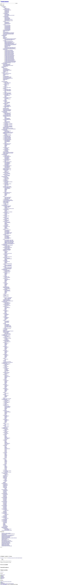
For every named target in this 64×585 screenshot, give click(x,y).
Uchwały (4, 24)
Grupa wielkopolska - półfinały (8, 232)
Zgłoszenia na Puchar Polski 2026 (6, 537)
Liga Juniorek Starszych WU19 (7, 138)
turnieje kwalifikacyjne (7, 95)
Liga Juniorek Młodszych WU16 (7, 143)
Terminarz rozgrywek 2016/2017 (7, 361)
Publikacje (4, 71)
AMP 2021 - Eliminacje (7, 206)
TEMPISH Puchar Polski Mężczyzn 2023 (8, 132)
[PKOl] (7, 583)
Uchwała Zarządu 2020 (7, 29)
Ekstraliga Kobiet (5, 86)
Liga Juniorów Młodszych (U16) (7, 116)
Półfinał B (6, 145)
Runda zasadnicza (7, 84)
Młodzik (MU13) (5, 100)
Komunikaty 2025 (7, 10)
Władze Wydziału (7, 17)
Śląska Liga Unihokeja (6, 127)
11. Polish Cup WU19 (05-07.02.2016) (9, 56)
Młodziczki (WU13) (5, 172)
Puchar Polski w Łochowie (8, 470)
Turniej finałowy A (7, 158)
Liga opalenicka (6, 339)
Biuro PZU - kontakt (5, 70)
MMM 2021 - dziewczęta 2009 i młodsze (9, 243)
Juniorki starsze (5, 219)
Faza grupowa (6, 94)
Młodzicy (4, 229)
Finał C (5, 191)
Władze (4, 7)
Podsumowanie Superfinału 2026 (6, 545)
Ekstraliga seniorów (5, 428)
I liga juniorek (5, 508)
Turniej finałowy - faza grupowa (8, 123)
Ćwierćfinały (6, 318)
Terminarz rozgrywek (5, 427)
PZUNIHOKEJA (4, 6)
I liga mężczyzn (5, 215)
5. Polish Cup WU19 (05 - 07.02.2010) (9, 52)
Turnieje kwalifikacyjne (7, 122)
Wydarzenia (4, 40)
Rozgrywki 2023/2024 (4, 129)
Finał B (5, 96)
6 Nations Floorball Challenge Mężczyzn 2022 (10, 47)
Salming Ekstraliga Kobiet (6, 287)
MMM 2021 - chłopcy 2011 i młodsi (9, 242)
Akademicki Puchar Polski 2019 (7, 249)
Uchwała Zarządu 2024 (7, 26)
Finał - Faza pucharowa (7, 173)
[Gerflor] (1, 578)
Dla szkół (3, 67)
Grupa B (6, 456)
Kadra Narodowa (5, 79)
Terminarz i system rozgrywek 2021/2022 (8, 200)
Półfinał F (6, 447)
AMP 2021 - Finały (7, 207)
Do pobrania (3, 72)
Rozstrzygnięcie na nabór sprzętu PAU (6, 540)
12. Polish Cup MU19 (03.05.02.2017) (9, 57)
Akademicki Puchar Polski (6, 299)
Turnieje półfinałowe (7, 141)
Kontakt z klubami (4, 66)
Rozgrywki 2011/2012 (4, 483)
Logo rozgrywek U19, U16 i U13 (7, 77)
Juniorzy (4, 523)
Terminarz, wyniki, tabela (8, 134)
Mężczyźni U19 (5, 37)
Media (4, 31)
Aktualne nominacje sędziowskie (8, 19)
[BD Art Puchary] (2, 577)
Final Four (6, 211)
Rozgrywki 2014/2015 (4, 399)
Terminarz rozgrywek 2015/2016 (7, 398)
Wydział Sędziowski (5, 16)
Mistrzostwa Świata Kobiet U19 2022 (9, 43)
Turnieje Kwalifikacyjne (7, 98)
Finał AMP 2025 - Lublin (8, 114)
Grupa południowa (7, 230)
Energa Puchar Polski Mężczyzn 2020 (9, 208)
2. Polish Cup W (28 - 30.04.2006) (9, 50)
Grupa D (6, 451)
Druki (4, 75)
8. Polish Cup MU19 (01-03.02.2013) (9, 54)
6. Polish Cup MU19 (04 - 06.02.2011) (9, 53)
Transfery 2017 (5, 330)
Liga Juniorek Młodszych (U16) (7, 119)
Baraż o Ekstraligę (7, 83)
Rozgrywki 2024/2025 (4, 111)
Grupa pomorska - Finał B (8, 326)
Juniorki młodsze (5, 260)
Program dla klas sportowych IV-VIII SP (9, 15)
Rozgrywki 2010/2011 (4, 489)
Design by (3, 584)
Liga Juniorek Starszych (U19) (6, 115)
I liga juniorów (5, 500)
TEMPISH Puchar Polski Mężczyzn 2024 (7, 530)
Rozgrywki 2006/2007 (4, 505)
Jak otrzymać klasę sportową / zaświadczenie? (8, 32)
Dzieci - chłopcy (5, 525)
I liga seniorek (5, 491)
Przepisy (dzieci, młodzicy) (6, 69)
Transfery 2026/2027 (4, 534)
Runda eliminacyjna (7, 157)
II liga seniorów (5, 515)
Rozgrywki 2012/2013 (4, 472)
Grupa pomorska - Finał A (8, 325)
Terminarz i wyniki (7, 155)
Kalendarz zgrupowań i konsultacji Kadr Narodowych (9, 48)
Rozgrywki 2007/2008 (4, 501)
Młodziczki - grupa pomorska (8, 267)
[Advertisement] (32, 551)
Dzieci (4, 196)
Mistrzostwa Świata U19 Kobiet (5, 544)
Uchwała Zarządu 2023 (7, 27)
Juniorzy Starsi (5, 306)
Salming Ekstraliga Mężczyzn (6, 335)
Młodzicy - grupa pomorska (8, 265)
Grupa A (6, 449)
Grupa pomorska (7, 321)
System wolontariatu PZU (6, 78)
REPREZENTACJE (4, 35)
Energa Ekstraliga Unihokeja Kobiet (7, 247)
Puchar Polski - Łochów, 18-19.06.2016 (8, 362)
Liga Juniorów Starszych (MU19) (7, 183)
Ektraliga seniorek (5, 432)
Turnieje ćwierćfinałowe (7, 290)
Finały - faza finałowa (7, 105)
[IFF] (5, 581)
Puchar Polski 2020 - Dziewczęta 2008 (9, 241)
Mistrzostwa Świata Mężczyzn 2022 (9, 41)
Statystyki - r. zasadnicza (7, 406)
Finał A (5, 99)
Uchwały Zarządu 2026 (7, 25)
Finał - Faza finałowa (7, 175)
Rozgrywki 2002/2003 (4, 519)
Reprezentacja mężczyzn (8, 23)
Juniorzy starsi (5, 217)
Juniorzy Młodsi (5, 313)
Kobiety (4, 36)
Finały (5, 316)
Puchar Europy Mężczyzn (8, 45)
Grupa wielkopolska (7, 237)
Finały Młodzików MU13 (6, 147)
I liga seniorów (5, 430)
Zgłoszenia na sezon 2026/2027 (5, 539)
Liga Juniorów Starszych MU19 (7, 156)
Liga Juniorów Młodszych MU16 (7, 139)
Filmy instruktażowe (5, 68)
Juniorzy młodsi (5, 221)
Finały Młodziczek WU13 (6, 149)
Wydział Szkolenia (5, 13)
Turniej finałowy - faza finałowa (8, 124)
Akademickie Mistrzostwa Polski (7, 135)
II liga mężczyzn (5, 367)
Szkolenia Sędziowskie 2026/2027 (9, 20)
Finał (5, 91)
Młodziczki (4, 234)
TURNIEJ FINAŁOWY (8, 235)
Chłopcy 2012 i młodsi (7, 198)
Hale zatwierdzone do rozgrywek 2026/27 (8, 65)
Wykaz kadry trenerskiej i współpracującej (10, 39)
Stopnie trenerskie (7, 14)
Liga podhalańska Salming (8, 338)
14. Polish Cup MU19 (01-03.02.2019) (9, 58)
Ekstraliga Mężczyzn (5, 130)
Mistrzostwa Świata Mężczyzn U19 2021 (9, 42)
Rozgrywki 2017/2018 (4, 301)
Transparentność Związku (6, 30)
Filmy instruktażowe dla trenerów (7, 73)
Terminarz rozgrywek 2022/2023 (7, 168)
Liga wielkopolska (7, 370)
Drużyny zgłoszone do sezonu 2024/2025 (8, 128)
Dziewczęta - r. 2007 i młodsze (8, 297)
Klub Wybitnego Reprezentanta (7, 62)
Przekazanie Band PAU (4, 538)
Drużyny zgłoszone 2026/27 (6, 64)
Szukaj (16, 3)
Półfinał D (6, 466)
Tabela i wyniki (6, 177)
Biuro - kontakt (5, 34)
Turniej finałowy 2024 (7, 136)
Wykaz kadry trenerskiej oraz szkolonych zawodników (9, 38)
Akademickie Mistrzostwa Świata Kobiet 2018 (10, 44)
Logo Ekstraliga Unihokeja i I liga (7, 76)
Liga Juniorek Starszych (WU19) (7, 92)
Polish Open (6, 46)
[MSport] (1, 582)
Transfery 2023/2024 (5, 153)
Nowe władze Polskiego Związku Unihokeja (7, 541)
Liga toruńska (6, 369)
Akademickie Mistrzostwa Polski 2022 (7, 181)
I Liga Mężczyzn (5, 88)
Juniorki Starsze (5, 310)
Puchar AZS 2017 (5, 329)
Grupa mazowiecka (7, 231)
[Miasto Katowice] (2, 574)
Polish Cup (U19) (5, 49)
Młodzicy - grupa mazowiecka (8, 264)
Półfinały (6, 85)
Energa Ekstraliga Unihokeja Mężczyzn (8, 245)
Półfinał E (6, 454)
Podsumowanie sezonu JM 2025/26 (6, 536)
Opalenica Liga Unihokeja (6, 331)
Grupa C (6, 450)
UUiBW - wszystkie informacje (7, 334)
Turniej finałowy (7, 204)
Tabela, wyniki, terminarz (8, 82)
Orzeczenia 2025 (7, 11)
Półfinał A (6, 193)
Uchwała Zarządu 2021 (7, 28)
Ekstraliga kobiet (7, 22)
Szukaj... (1, 3)
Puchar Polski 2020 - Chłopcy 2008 (9, 240)
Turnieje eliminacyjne (7, 118)
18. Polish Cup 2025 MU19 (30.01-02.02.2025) (10, 61)
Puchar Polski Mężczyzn (6, 286)
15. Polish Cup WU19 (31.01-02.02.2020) (10, 59)
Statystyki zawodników (7, 246)
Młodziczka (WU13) (5, 103)
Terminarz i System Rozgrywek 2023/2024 (8, 152)
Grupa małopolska (7, 322)
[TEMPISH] (1, 576)
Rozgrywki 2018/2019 (4, 269)
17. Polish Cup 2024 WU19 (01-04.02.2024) (10, 60)
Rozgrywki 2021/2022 (4, 176)
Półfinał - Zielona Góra (7, 113)
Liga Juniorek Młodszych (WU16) (7, 97)
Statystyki (4, 21)
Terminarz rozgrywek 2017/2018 (7, 328)
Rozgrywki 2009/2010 (4, 493)
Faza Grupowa (6, 225)
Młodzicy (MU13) (5, 174)
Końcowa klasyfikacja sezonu (8, 253)
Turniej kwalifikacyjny (7, 279)
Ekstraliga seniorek (5, 485)
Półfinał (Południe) (7, 171)
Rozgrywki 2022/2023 (4, 154)
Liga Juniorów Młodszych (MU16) (7, 161)
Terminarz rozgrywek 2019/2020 (7, 268)
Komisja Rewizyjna (7, 8)
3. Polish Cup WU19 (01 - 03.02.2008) (9, 51)
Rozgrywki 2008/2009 (4, 497)
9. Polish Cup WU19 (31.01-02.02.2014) (9, 55)
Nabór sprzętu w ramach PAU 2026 (6, 542)
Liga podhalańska (7, 368)
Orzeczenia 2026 (7, 12)
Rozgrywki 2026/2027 (4, 63)
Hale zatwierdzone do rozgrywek (7, 109)
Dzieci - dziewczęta (5, 471)
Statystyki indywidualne (7, 271)
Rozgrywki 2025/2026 (4, 81)
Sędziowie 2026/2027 (7, 18)
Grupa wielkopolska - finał (8, 233)
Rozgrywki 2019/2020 (4, 244)
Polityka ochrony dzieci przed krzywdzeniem (8, 33)
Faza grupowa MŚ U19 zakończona (6, 543)
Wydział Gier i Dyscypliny (6, 9)
